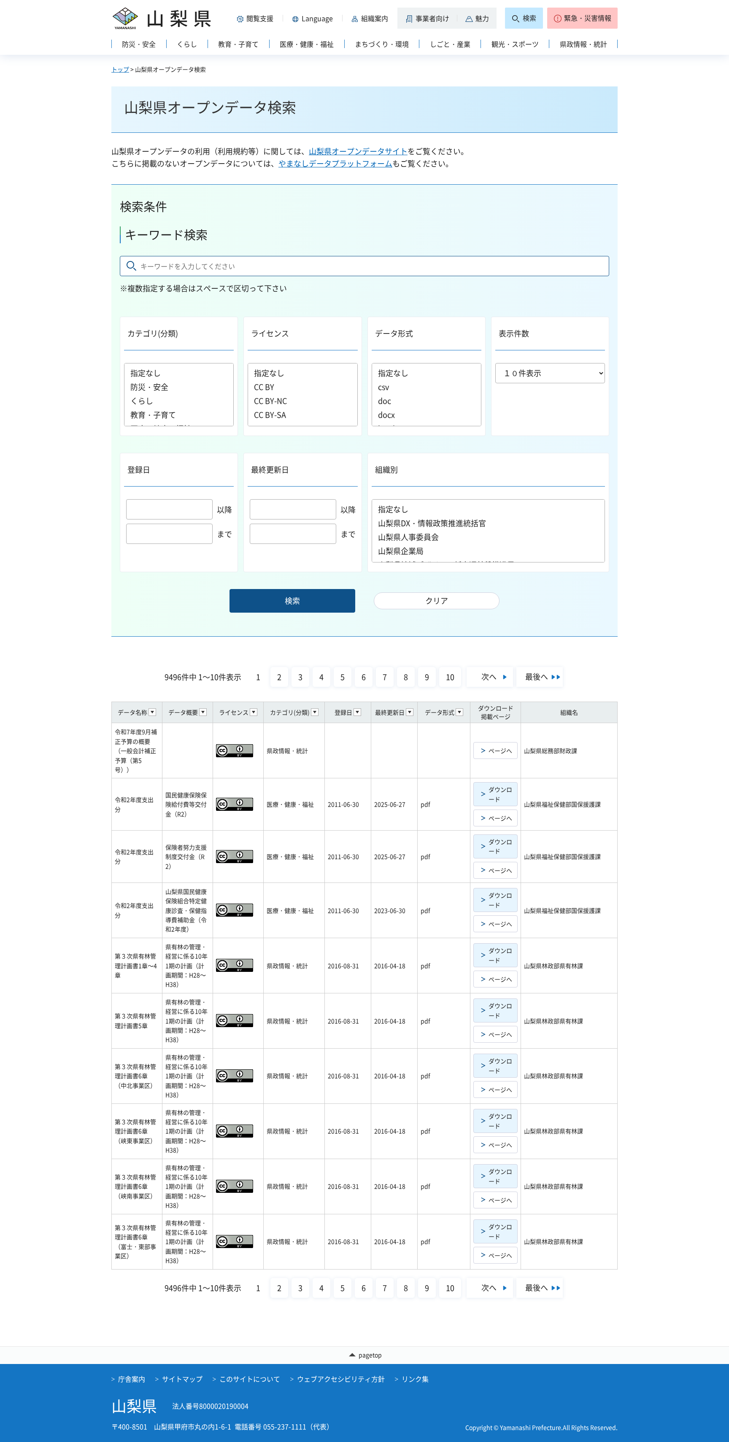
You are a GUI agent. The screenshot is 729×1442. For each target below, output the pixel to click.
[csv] (426, 387)
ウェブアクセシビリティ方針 (341, 1379)
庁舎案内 (131, 1379)
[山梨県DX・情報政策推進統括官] (488, 523)
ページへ (500, 750)
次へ (489, 676)
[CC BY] (302, 387)
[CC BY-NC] (302, 401)
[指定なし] (178, 373)
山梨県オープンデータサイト (358, 151)
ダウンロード (500, 794)
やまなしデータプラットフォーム (335, 163)
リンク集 (415, 1379)
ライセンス (270, 333)
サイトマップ (182, 1379)
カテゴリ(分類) (152, 333)
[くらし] (178, 401)
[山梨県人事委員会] (488, 537)
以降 (224, 509)
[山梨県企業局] (488, 551)
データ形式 (394, 333)
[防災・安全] (178, 387)
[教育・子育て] (178, 415)
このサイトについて (249, 1379)
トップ (120, 69)
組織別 (386, 469)
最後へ (536, 676)
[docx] (426, 415)
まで (224, 534)
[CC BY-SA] (302, 415)
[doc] (426, 401)
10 (450, 677)
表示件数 (514, 333)
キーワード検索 (166, 234)
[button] (256, 18)
